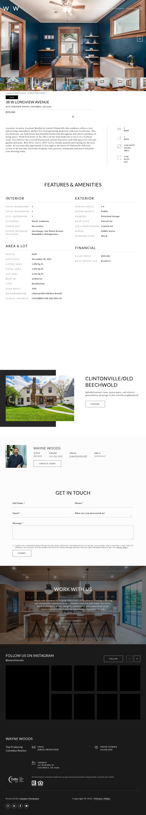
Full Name (18, 503)
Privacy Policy (122, 547)
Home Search (84, 8)
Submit (22, 553)
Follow (113, 659)
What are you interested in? (90, 513)
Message (17, 523)
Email (16, 513)
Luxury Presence (29, 798)
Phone (78, 503)
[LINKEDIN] (14, 806)
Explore (95, 404)
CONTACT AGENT (47, 463)
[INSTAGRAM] (8, 806)
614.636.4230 (106, 749)
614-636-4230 (55, 456)
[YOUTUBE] (26, 806)
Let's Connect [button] (73, 621)
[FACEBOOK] (20, 806)
